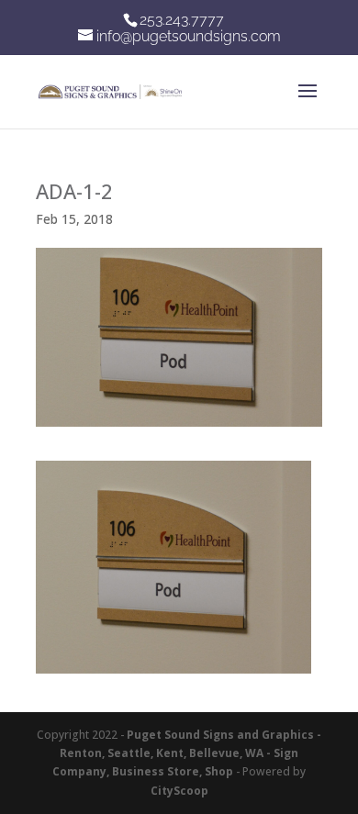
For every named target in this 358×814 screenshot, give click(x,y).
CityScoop (179, 790)
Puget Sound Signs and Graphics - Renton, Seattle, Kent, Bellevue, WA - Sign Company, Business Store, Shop (186, 753)
